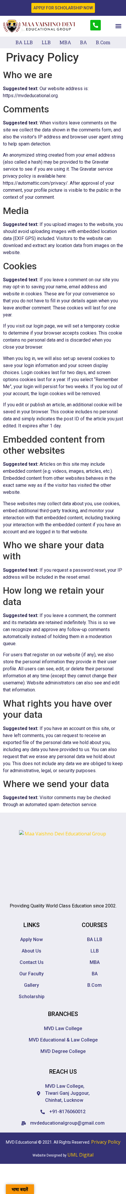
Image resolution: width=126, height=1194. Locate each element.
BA (83, 42)
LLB (46, 42)
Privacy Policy (105, 1142)
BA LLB (24, 42)
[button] (118, 26)
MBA (65, 42)
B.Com (103, 42)
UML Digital (80, 1155)
